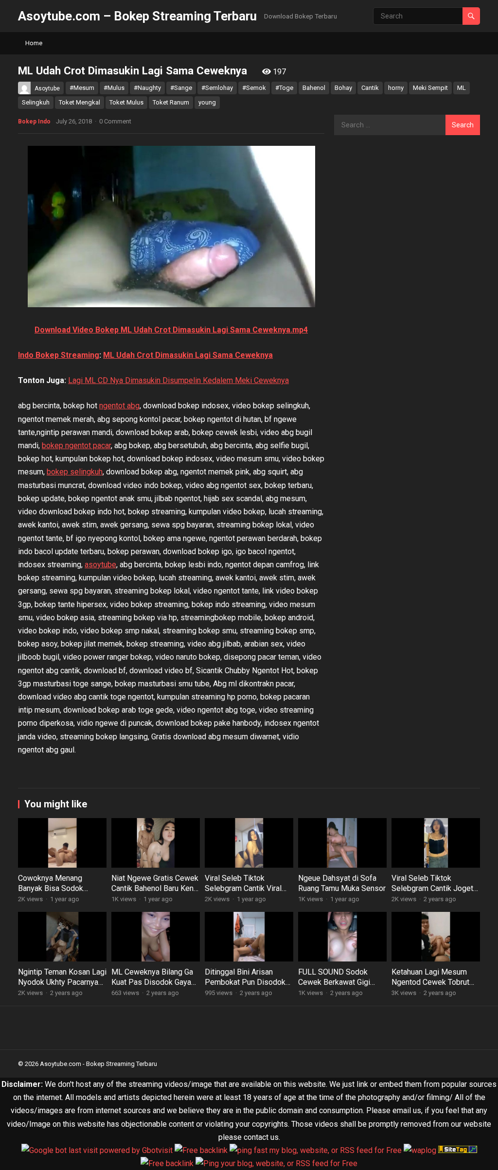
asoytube (100, 564)
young (207, 102)
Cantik (370, 87)
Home (33, 43)
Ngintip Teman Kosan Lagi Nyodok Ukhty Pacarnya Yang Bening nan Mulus (62, 982)
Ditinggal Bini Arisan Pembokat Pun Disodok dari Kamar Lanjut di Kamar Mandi (245, 987)
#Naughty (147, 87)
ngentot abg (119, 405)
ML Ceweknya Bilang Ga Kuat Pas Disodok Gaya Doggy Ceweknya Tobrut (152, 982)
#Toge (284, 87)
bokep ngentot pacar (76, 445)
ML (461, 87)
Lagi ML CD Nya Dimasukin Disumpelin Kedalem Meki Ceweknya (178, 380)
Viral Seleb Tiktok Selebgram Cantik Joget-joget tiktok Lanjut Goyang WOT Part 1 (435, 893)
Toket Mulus (126, 102)
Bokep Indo (34, 121)
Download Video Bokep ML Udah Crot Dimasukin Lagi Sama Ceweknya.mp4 (171, 329)
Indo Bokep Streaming (58, 355)
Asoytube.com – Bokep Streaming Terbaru (137, 16)
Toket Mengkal (79, 102)
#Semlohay (217, 87)
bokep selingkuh (75, 471)
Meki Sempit (430, 87)
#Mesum (82, 87)
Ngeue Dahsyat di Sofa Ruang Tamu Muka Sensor (342, 883)
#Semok (254, 87)
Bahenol (313, 87)
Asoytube (47, 88)
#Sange (181, 87)
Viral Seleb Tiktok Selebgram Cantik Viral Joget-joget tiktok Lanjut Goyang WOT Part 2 (246, 893)
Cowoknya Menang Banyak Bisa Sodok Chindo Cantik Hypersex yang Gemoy (58, 893)
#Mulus (114, 87)
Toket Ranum (171, 102)
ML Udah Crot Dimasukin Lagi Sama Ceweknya (188, 355)
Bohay (343, 87)
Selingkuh (36, 102)
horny (396, 87)
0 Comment (115, 121)
